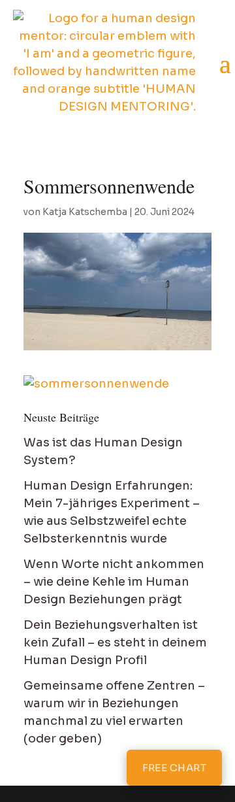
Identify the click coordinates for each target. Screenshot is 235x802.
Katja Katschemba (84, 212)
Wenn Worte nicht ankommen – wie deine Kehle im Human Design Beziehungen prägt (114, 582)
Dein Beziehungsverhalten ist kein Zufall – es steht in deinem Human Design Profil (115, 642)
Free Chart (174, 767)
